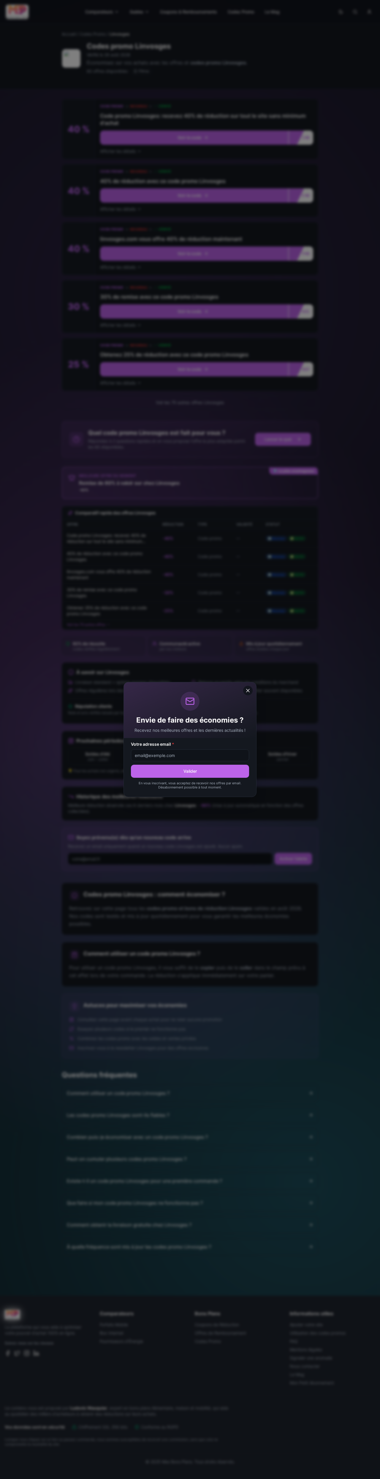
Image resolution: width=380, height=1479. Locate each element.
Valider (190, 771)
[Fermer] (248, 690)
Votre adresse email (152, 744)
